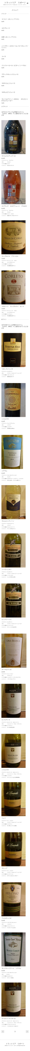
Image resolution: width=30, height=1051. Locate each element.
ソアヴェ (4, 471)
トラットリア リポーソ (15, 1043)
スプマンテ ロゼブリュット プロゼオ (14, 206)
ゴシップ (4, 868)
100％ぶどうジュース (8, 92)
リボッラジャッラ (7, 369)
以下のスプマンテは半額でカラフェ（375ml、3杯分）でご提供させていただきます (14, 113)
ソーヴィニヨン (6, 569)
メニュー (15, 10)
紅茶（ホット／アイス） (9, 37)
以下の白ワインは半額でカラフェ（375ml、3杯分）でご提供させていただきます (14, 326)
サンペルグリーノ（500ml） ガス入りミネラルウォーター (14, 99)
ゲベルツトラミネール (9, 1018)
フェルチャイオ (6, 918)
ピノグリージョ (6, 619)
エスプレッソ (6, 28)
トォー (4, 818)
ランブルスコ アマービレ (10, 256)
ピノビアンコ (6, 719)
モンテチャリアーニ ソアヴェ (11, 968)
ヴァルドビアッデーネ (9, 156)
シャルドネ (5, 419)
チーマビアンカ (6, 669)
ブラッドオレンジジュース (10, 74)
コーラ (4, 56)
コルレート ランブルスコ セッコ (13, 306)
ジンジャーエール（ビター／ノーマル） (14, 65)
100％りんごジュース (8, 83)
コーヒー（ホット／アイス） (11, 19)
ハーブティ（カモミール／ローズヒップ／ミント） (14, 46)
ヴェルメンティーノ (8, 521)
